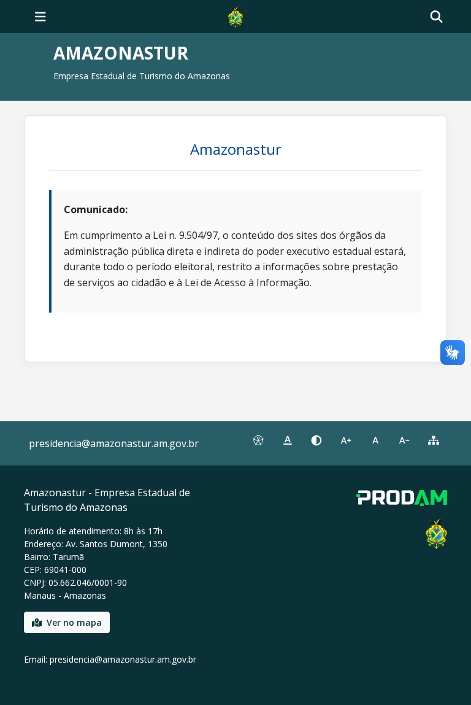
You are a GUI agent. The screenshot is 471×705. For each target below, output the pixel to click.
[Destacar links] (287, 440)
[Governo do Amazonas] (235, 15)
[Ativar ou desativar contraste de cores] (316, 440)
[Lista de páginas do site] (433, 440)
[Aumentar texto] (345, 440)
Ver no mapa (74, 622)
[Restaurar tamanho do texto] (375, 440)
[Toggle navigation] (40, 16)
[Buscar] (436, 17)
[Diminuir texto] (404, 440)
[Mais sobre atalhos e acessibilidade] (258, 440)
